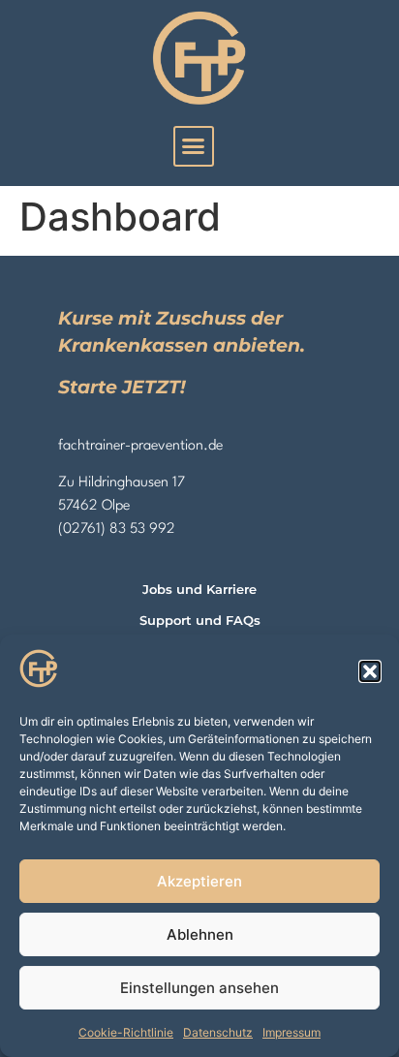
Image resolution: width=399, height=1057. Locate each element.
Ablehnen (200, 934)
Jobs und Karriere (199, 589)
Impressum (291, 1032)
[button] (370, 671)
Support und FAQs (200, 620)
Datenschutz (218, 1032)
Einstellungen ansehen (199, 988)
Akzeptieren (199, 881)
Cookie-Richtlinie (125, 1032)
